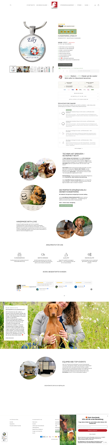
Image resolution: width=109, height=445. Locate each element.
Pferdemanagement (67, 5)
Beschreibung (78, 93)
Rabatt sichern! (92, 430)
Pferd (79, 5)
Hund (87, 5)
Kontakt (34, 423)
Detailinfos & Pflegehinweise (78, 99)
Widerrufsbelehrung (59, 427)
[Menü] (6, 432)
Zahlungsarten (35, 427)
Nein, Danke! (93, 434)
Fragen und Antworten (37, 431)
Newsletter (12, 423)
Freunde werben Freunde (15, 425)
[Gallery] (32, 47)
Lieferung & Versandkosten (38, 425)
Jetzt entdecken (66, 205)
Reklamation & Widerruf (37, 429)
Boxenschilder (42, 5)
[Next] (52, 43)
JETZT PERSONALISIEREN (65, 64)
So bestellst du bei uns (78, 96)
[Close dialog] (107, 416)
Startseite (31, 5)
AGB (56, 425)
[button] (37, 289)
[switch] (4, 440)
